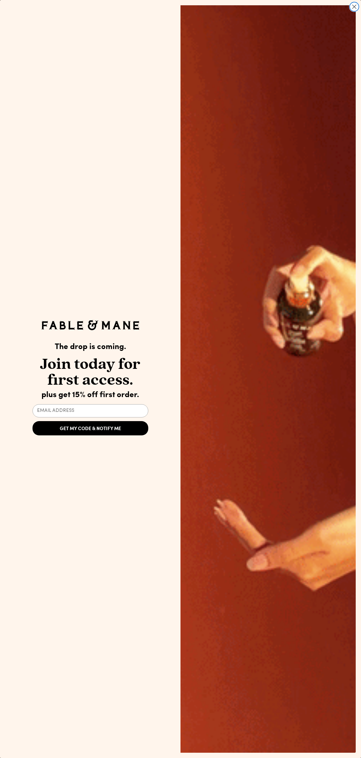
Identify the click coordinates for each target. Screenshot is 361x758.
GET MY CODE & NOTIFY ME (90, 428)
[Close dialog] (354, 6)
